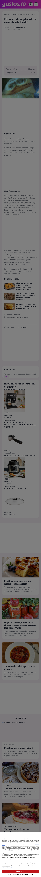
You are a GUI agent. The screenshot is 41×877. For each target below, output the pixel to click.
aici (14, 851)
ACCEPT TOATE (20, 871)
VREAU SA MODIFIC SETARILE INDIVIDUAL (20, 874)
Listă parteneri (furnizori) (7, 867)
